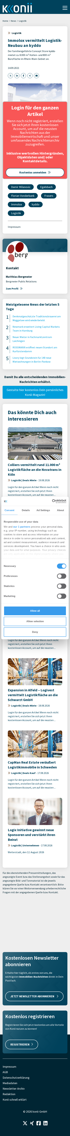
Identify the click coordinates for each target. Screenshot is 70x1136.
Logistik (23, 20)
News (13, 20)
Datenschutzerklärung (16, 1077)
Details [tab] (26, 510)
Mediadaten (10, 1083)
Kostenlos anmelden (32, 172)
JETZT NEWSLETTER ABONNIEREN (32, 996)
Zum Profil (12, 288)
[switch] (61, 576)
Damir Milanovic (20, 187)
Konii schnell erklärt (15, 1099)
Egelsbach (46, 187)
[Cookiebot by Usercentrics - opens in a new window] (52, 501)
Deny (35, 632)
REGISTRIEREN (19, 1044)
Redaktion (9, 1094)
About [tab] (60, 510)
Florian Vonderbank (23, 196)
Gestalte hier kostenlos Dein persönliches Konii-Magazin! (35, 392)
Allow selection (35, 621)
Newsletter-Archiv (14, 1088)
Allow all (35, 610)
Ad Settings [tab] (43, 510)
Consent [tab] (9, 510)
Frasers (48, 196)
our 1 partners (21, 526)
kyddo (35, 204)
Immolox (16, 204)
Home (5, 20)
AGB (5, 1072)
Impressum (14, 226)
